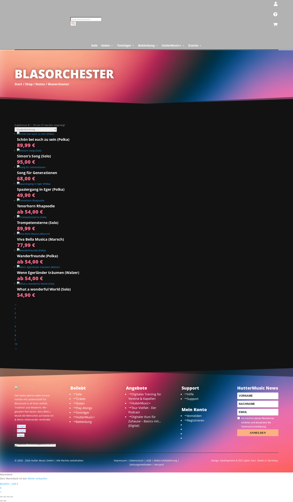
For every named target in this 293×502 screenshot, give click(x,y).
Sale (94, 45)
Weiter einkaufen (37, 478)
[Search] (73, 23)
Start (18, 84)
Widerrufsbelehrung (165, 460)
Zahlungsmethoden (140, 464)
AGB (148, 460)
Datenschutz (136, 460)
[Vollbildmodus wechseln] (4, 496)
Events (193, 45)
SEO (240, 460)
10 (16, 344)
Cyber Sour (249, 460)
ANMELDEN (258, 432)
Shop (29, 84)
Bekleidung (146, 45)
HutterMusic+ (171, 45)
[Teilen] (8, 496)
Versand (159, 464)
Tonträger (124, 45)
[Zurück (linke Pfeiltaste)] (1, 500)
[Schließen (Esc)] (11, 496)
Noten (105, 45)
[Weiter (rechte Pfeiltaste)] (4, 500)
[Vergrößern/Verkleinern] (1, 496)
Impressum (120, 460)
